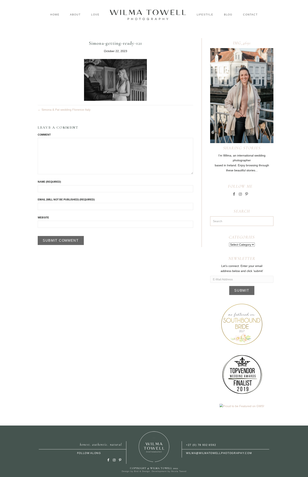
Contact (250, 14)
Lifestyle (205, 14)
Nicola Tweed (178, 471)
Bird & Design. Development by (152, 471)
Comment (44, 134)
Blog (228, 14)
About (75, 14)
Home (54, 14)
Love (95, 14)
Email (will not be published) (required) (66, 199)
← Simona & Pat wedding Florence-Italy (64, 109)
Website (43, 217)
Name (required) (49, 181)
